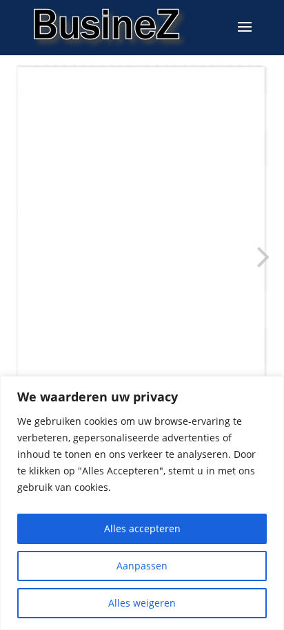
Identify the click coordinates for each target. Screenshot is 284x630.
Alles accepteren (142, 528)
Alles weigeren (142, 602)
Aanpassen (142, 565)
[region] (142, 503)
